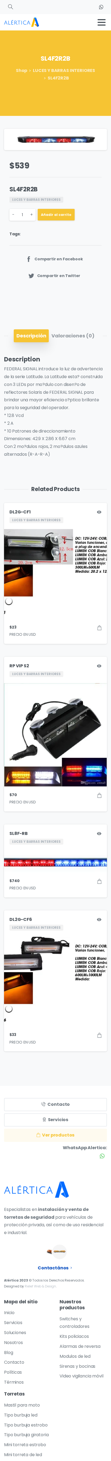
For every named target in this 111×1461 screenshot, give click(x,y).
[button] (98, 138)
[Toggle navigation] (101, 22)
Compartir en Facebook (58, 259)
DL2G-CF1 (20, 512)
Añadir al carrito (56, 214)
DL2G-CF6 (20, 919)
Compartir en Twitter (59, 275)
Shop (21, 70)
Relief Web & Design (40, 1286)
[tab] (31, 335)
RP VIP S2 (19, 666)
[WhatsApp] (101, 7)
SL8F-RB (18, 833)
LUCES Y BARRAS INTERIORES (64, 70)
